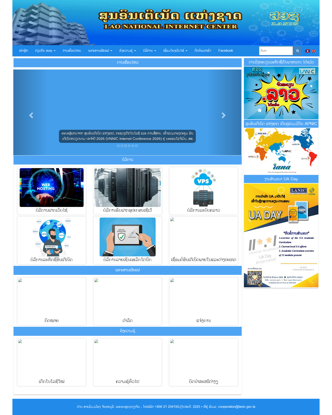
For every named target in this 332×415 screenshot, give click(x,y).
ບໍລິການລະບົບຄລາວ (203, 210)
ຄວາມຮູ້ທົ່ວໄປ (127, 381)
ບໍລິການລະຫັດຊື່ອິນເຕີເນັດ (51, 259)
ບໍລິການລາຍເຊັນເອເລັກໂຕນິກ (127, 259)
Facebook (225, 50)
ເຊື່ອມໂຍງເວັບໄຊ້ (174, 50)
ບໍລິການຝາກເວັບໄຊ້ (52, 210)
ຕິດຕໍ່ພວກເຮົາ (203, 50)
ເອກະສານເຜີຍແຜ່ (99, 50)
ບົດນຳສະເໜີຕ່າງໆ (203, 381)
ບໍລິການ (148, 50)
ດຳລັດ (128, 320)
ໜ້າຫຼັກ (23, 50)
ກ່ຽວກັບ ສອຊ (44, 50)
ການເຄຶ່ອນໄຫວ (72, 50)
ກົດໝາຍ (51, 320)
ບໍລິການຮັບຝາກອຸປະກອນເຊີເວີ (127, 210)
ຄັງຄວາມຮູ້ (126, 50)
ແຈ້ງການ (203, 320)
